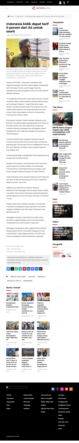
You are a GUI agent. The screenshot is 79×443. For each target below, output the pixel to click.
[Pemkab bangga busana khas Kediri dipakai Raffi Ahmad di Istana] (55, 46)
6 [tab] (68, 239)
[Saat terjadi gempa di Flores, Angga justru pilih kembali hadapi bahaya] (55, 187)
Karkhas (26, 408)
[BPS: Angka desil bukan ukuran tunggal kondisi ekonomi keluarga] (55, 157)
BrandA (61, 419)
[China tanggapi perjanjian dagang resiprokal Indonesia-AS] (28, 352)
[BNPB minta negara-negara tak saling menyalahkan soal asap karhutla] (63, 119)
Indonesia (41, 276)
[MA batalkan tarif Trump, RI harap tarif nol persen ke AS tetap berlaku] (12, 352)
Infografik (58, 244)
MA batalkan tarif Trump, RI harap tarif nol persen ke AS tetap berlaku (11, 362)
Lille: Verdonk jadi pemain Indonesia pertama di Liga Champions (65, 62)
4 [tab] (65, 219)
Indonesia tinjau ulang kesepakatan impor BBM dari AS (12, 336)
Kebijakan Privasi (64, 405)
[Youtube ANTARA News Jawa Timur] (60, 3)
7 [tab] (71, 239)
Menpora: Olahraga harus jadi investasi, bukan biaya (61, 231)
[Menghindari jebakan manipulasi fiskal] (12, 297)
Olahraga (27, 405)
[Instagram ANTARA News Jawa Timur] (68, 2)
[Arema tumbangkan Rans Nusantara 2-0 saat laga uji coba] (55, 93)
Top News (42, 2)
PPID (60, 429)
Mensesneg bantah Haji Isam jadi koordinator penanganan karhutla (65, 144)
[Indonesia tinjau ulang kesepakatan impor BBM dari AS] (12, 325)
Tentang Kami (63, 408)
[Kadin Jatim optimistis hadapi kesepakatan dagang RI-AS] (43, 352)
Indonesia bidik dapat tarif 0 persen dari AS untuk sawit (44, 16)
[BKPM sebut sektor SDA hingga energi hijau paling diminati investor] (43, 325)
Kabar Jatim (28, 395)
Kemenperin (28, 280)
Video (55, 222)
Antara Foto (19, 2)
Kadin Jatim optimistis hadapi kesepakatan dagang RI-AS (42, 362)
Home (11, 16)
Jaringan (61, 395)
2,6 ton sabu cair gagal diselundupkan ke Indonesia (62, 278)
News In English (46, 398)
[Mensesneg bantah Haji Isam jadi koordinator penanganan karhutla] (55, 143)
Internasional (46, 395)
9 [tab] (63, 242)
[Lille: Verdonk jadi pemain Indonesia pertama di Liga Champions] (55, 61)
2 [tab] (60, 219)
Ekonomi (20, 16)
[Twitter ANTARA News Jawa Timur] (64, 2)
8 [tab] (60, 242)
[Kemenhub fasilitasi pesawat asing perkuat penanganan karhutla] (55, 171)
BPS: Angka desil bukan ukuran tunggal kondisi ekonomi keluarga (65, 158)
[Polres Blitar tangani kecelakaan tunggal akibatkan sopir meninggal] (55, 76)
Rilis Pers (49, 2)
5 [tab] (68, 219)
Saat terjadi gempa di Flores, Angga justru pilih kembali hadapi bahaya (65, 188)
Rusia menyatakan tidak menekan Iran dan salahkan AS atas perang (65, 32)
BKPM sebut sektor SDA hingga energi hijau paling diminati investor (43, 336)
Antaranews (10, 2)
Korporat (61, 425)
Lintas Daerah (29, 398)
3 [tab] (63, 219)
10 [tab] (65, 242)
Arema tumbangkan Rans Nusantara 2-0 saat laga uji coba (65, 94)
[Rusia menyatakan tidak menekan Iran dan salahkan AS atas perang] (55, 31)
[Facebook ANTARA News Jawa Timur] (60, 2)
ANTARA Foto (63, 422)
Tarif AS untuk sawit (18, 276)
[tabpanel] (63, 211)
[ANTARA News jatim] (41, 8)
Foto (55, 199)
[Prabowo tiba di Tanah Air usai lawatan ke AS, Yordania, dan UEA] (28, 325)
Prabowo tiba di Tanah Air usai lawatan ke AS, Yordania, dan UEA (27, 336)
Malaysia (32, 276)
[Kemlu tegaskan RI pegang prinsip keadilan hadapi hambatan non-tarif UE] (28, 297)
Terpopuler (34, 2)
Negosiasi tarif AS (14, 280)
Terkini (27, 2)
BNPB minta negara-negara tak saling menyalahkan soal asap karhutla (62, 130)
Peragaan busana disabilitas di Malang (60, 209)
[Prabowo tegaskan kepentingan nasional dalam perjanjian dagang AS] (43, 297)
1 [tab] (57, 219)
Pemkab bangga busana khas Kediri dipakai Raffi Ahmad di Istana (65, 47)
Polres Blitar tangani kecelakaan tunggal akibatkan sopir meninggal (65, 78)
